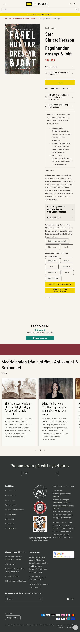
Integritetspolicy (60, 625)
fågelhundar (52, 261)
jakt (51, 266)
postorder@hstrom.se (37, 560)
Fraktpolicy (60, 627)
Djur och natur (53, 278)
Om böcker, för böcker (12, 576)
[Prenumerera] (56, 473)
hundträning (66, 266)
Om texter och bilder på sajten (14, 509)
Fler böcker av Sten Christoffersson (60, 290)
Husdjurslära (52, 272)
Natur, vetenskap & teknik (57, 241)
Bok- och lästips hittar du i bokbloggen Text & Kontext (13, 558)
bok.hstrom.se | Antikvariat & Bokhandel (20, 625)
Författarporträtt (10, 564)
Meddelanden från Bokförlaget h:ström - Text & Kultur (15, 570)
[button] (4, 4)
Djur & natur (52, 247)
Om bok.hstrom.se (11, 491)
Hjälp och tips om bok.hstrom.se (15, 581)
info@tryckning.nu (35, 566)
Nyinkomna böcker (11, 505)
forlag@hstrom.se (35, 572)
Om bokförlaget (10, 519)
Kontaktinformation (70, 627)
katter (67, 272)
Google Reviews (46, 14)
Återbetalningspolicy (48, 625)
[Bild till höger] (44, 450)
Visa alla (4, 373)
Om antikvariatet (10, 514)
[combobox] (40, 9)
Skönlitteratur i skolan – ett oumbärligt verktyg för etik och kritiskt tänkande (18, 409)
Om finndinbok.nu (10, 528)
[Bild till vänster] (35, 450)
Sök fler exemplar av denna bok (60, 284)
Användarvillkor (71, 625)
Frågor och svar (10, 500)
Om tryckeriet (9, 524)
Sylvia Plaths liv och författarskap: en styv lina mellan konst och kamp (54, 409)
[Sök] (76, 9)
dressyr (66, 261)
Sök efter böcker (10, 495)
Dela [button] (49, 297)
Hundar (66, 247)
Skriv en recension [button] (40, 338)
